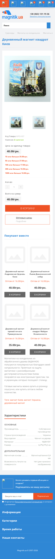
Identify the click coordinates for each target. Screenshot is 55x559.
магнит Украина (32, 399)
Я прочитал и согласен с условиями (28, 503)
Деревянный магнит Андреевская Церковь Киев (15, 274)
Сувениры (9, 33)
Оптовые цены (24, 217)
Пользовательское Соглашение (28, 501)
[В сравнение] (24, 308)
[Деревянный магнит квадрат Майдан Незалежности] (40, 313)
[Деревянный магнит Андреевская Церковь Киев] (15, 256)
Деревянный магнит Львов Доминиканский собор (40, 274)
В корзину (27, 208)
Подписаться (43, 496)
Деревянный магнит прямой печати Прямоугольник (14, 331)
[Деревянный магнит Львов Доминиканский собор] (40, 256)
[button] (22, 3)
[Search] (48, 25)
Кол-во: (8, 182)
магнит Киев (16, 399)
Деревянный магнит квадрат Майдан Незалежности (40, 331)
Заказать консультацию (40, 16)
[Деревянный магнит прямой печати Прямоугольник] (15, 313)
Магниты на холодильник (28, 33)
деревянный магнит (14, 403)
